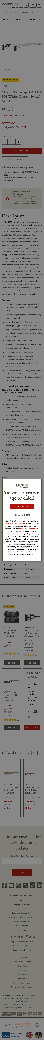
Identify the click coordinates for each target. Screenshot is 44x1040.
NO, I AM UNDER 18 (22, 515)
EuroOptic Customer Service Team (26, 552)
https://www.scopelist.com (15, 523)
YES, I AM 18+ (22, 506)
